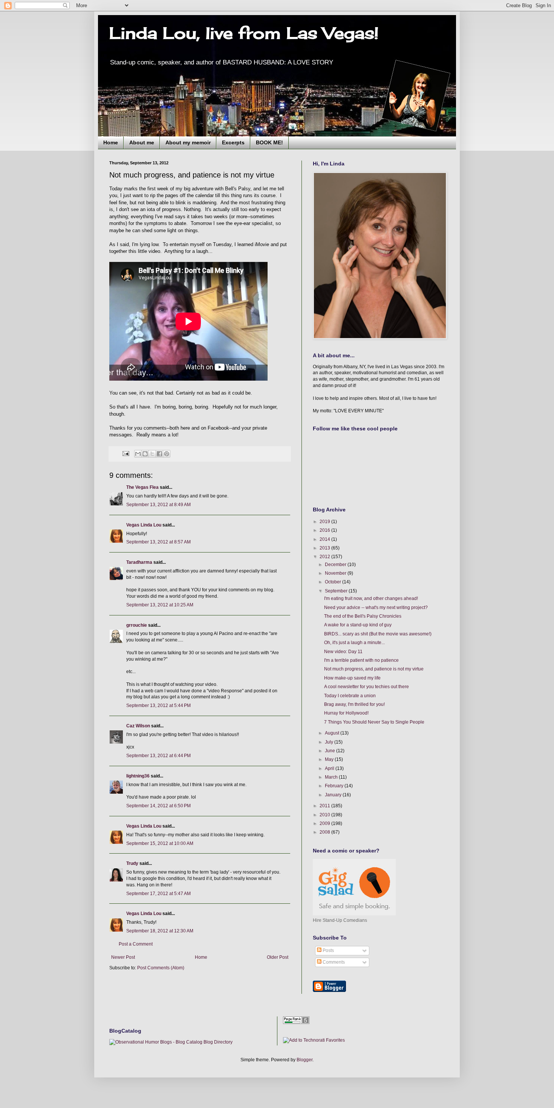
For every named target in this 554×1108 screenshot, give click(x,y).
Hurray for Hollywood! (346, 713)
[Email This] (138, 454)
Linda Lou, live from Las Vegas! (243, 33)
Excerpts (233, 142)
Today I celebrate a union (350, 695)
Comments (333, 962)
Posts (327, 950)
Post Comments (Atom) (160, 967)
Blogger (304, 1059)
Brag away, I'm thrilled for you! (354, 704)
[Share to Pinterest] (166, 454)
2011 (325, 805)
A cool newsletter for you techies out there (366, 686)
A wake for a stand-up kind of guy (358, 624)
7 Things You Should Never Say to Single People (374, 722)
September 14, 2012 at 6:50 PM (158, 805)
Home (110, 142)
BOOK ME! (269, 142)
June (330, 750)
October (333, 582)
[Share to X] (152, 454)
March (332, 777)
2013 (325, 548)
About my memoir (188, 142)
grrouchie (136, 625)
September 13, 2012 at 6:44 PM (158, 755)
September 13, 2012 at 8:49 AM (158, 504)
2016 (325, 530)
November (336, 573)
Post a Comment (136, 944)
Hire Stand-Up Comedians (340, 920)
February (334, 785)
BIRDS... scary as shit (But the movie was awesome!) (378, 634)
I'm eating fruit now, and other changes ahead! (371, 598)
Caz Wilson (138, 725)
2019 (325, 521)
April (330, 768)
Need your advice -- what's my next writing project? (376, 607)
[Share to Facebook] (159, 454)
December (336, 564)
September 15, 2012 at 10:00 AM (159, 843)
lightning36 (138, 776)
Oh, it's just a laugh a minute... (354, 642)
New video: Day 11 (343, 651)
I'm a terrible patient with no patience (361, 660)
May (330, 759)
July (329, 742)
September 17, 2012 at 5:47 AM (158, 893)
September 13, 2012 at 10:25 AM (159, 605)
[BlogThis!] (145, 454)
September (337, 591)
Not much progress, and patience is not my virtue (374, 669)
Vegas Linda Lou (143, 525)
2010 (325, 814)
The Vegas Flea (142, 487)
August (332, 733)
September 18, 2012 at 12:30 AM (159, 931)
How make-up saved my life (352, 678)
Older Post (277, 957)
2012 (325, 556)
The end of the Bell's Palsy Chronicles (362, 616)
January (334, 794)
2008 (325, 832)
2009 (325, 823)
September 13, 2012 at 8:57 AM (158, 542)
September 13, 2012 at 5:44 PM (158, 705)
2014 (325, 539)
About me (141, 142)
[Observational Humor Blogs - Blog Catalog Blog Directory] (171, 1042)
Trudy (132, 863)
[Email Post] (125, 453)
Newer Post (123, 957)
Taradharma (139, 562)
